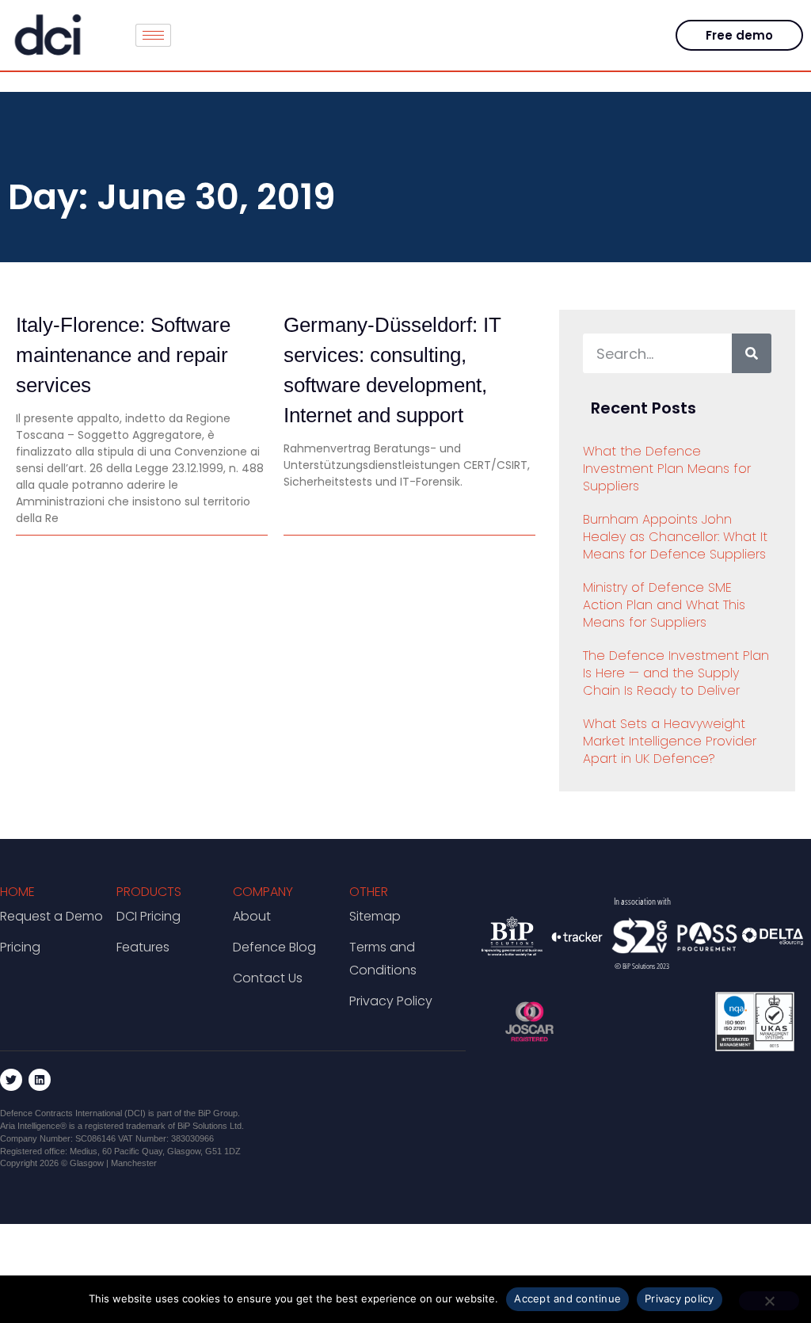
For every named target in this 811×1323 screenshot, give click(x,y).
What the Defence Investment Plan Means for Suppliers (667, 468)
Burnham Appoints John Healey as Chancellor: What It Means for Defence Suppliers (675, 536)
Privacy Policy (390, 1001)
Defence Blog (274, 947)
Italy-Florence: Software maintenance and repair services (123, 355)
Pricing (20, 947)
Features (142, 947)
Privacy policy (679, 1298)
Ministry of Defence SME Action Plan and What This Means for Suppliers (664, 604)
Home (17, 892)
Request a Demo (51, 916)
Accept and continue (567, 1298)
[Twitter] (11, 1080)
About (252, 916)
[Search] (751, 353)
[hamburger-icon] (153, 35)
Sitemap (375, 916)
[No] (769, 1300)
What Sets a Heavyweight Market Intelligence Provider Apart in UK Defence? (669, 741)
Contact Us (268, 978)
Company (263, 892)
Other (368, 892)
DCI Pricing (148, 916)
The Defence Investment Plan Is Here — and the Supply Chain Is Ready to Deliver (676, 673)
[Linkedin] (40, 1080)
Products (148, 892)
